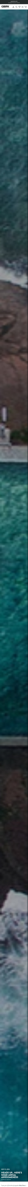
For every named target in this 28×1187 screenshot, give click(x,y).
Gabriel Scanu (22, 1185)
